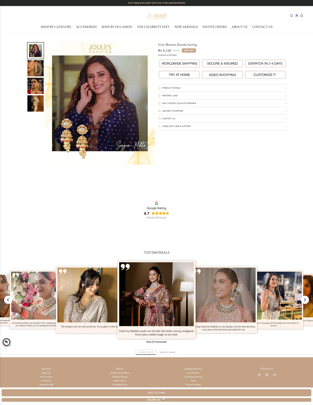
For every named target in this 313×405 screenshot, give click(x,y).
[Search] (291, 15)
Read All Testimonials (156, 341)
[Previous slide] (8, 300)
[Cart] (301, 15)
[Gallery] (90, 103)
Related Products (145, 352)
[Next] (150, 103)
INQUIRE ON (153, 399)
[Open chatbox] (6, 342)
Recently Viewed (167, 352)
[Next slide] (305, 300)
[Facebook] (259, 374)
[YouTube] (274, 374)
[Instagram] (266, 374)
